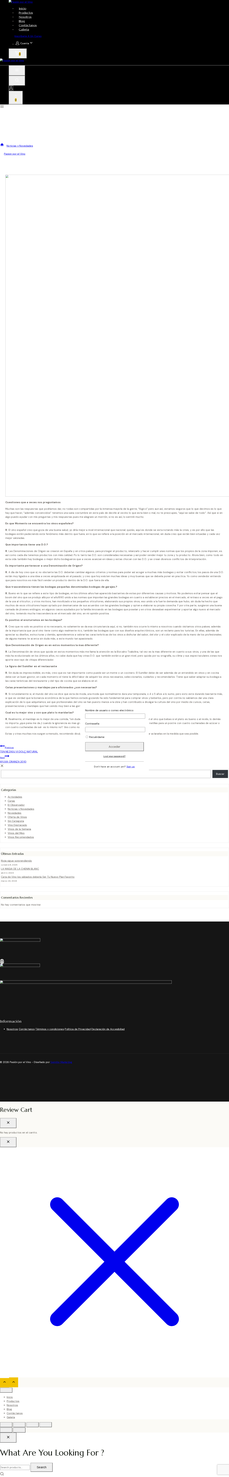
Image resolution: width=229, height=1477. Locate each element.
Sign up (131, 766)
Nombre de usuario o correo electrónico (109, 710)
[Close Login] (8, 1142)
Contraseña (92, 723)
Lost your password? (114, 756)
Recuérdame (96, 737)
